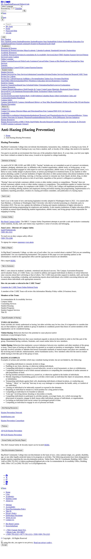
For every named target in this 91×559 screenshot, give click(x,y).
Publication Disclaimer (14, 515)
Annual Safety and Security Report (14, 440)
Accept (4, 545)
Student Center (7, 70)
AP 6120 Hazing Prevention (11, 431)
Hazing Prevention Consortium (12, 421)
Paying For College (8, 76)
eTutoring (32, 68)
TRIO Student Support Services (71, 55)
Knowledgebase (12, 526)
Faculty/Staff (50, 44)
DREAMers (9, 81)
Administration (24, 115)
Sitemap (9, 505)
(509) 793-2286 (7, 238)
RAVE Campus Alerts (20, 102)
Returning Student (29, 42)
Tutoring (4, 65)
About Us (5, 107)
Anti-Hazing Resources (10, 408)
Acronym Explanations (61, 85)
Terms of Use (11, 518)
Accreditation (14, 115)
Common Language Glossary (18, 124)
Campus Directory (16, 111)
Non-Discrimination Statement (12, 450)
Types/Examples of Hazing (11, 318)
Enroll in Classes (7, 83)
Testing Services (57, 74)
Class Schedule (27, 85)
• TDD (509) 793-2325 (41, 534)
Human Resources (8, 120)
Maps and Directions (31, 111)
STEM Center (23, 68)
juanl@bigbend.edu (8, 230)
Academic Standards (50, 50)
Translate (18, 8)
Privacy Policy (11, 513)
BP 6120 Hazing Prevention (11, 435)
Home (8, 136)
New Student (6, 39)
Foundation (35, 117)
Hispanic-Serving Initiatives (69, 117)
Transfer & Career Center (36, 89)
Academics (6, 46)
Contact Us (5, 109)
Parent (8, 44)
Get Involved (6, 94)
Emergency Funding (60, 81)
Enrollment (18, 85)
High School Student (60, 42)
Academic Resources (9, 53)
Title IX (77, 102)
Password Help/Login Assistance (25, 61)
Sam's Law (5, 196)
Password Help (18, 4)
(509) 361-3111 (6, 232)
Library (56, 55)
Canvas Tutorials (70, 61)
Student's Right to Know (65, 102)
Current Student (17, 42)
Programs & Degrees (9, 48)
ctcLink (26, 4)
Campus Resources (8, 87)
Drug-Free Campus (46, 111)
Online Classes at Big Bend (53, 61)
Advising (20, 55)
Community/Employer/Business (34, 44)
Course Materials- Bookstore (57, 89)
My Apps (4, 4)
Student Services (7, 72)
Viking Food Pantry (55, 91)
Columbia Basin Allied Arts (52, 96)
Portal (10, 4)
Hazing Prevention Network (11, 413)
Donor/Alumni (16, 44)
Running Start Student (44, 42)
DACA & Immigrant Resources (19, 91)
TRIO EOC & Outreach (62, 111)
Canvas (40, 61)
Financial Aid (21, 79)
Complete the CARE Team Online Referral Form (19, 287)
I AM (3, 37)
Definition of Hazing (8, 160)
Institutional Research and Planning (43, 115)
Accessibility (10, 507)
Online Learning (7, 59)
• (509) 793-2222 (12, 534)
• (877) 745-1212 (25, 534)
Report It (32, 102)
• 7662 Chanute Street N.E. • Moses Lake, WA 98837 (16, 531)
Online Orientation (40, 85)
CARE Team (82, 74)
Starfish (50, 85)
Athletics (38, 96)
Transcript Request (71, 74)
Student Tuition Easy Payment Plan (51, 79)
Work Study (29, 122)
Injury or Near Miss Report (46, 102)
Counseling (40, 74)
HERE (13, 261)
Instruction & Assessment (66, 115)
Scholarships (19, 81)
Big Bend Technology (39, 91)
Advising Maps (22, 50)
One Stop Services (20, 74)
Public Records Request (43, 122)
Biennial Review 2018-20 (49, 117)
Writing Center (12, 68)
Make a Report (7, 248)
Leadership (5, 113)
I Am (7, 494)
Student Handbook (18, 98)
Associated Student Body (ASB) (23, 96)
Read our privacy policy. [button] (43, 543)
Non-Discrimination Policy (16, 509)
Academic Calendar (35, 50)
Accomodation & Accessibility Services (38, 55)
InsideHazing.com (8, 417)
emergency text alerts (25, 242)
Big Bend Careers (12, 524)
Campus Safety (6, 100)
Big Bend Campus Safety (10, 222)
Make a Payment (32, 79)
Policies (4, 426)
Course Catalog (13, 57)
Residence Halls (21, 89)
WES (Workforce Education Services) (38, 81)
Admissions (31, 74)
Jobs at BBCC (20, 122)
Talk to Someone (8, 266)
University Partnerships (67, 50)
